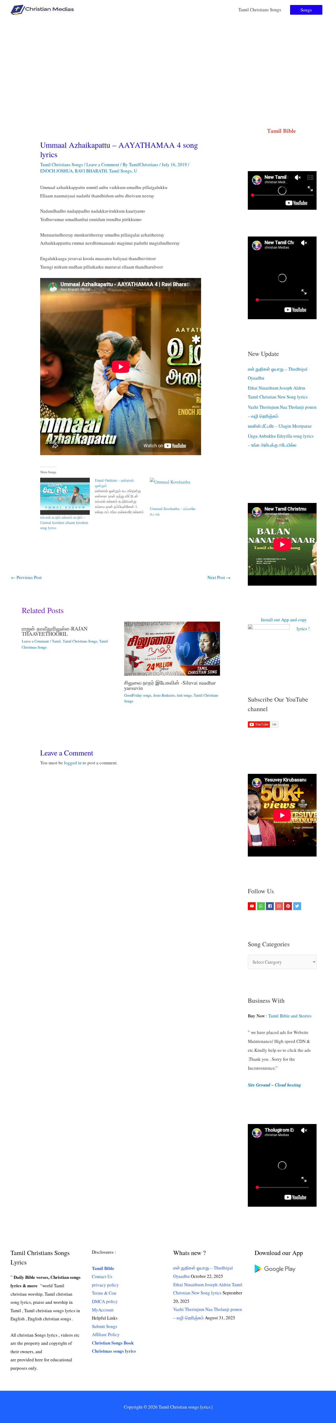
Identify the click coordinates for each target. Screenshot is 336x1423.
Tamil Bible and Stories (290, 1016)
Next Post (218, 577)
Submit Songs (104, 1326)
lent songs (184, 695)
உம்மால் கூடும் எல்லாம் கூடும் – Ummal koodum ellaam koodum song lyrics (64, 522)
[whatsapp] (261, 906)
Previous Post (26, 577)
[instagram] (279, 906)
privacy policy (105, 1285)
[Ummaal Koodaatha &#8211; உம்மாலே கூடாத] (175, 492)
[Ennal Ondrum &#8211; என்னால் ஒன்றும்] (122, 496)
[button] (306, 10)
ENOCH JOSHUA (56, 171)
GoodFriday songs (137, 695)
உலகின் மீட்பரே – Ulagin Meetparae (280, 426)
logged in (73, 763)
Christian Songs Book (113, 1343)
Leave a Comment (102, 164)
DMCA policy (105, 1301)
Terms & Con (104, 1293)
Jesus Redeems (164, 695)
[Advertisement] (168, 59)
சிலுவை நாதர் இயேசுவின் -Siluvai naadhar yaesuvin (170, 685)
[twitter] (297, 906)
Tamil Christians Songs (259, 10)
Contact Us (102, 1276)
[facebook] (270, 906)
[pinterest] (288, 906)
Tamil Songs (120, 171)
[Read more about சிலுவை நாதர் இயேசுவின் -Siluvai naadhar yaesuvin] (172, 648)
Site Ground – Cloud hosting (274, 1085)
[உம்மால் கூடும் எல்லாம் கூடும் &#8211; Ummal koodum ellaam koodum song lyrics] (65, 496)
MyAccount (103, 1310)
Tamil (56, 641)
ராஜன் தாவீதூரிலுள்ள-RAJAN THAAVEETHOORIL (54, 631)
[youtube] (252, 906)
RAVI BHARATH (91, 171)
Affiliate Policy (106, 1334)
